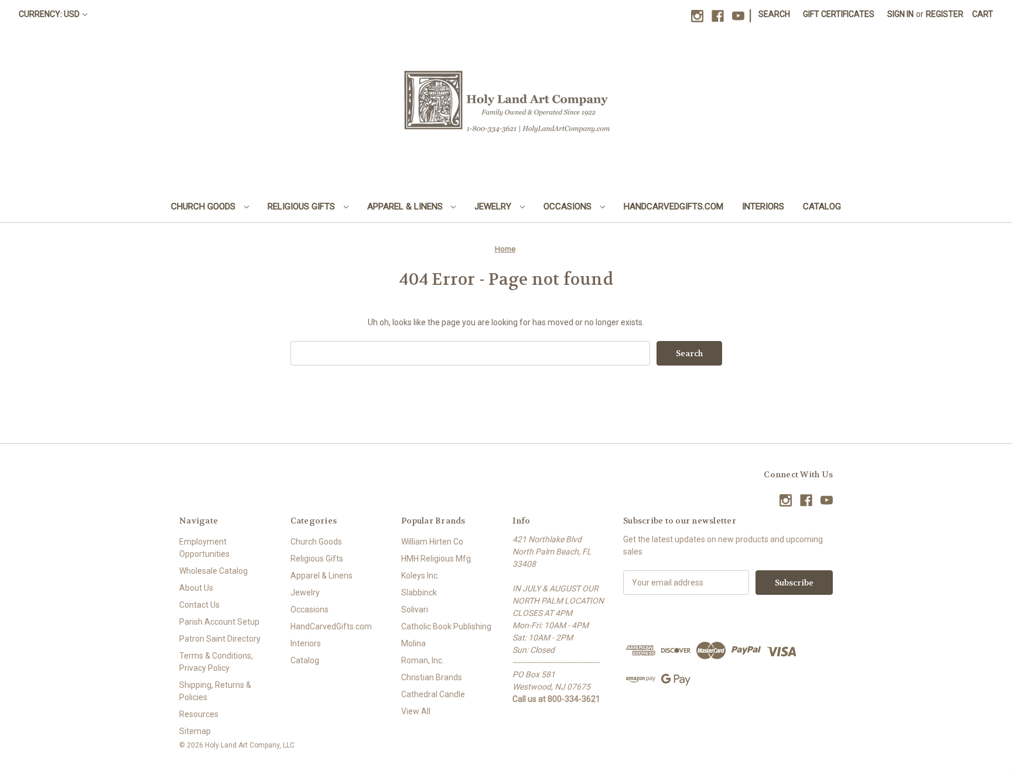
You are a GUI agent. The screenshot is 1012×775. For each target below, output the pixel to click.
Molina (413, 643)
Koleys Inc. (420, 575)
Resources (198, 714)
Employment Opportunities (204, 548)
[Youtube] (738, 16)
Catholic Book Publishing (446, 626)
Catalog (822, 206)
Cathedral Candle (433, 694)
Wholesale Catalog (213, 571)
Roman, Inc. (422, 660)
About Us (196, 588)
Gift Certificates (838, 14)
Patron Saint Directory (220, 638)
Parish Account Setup (219, 621)
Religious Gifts (302, 206)
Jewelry (494, 206)
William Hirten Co (432, 541)
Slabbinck (419, 592)
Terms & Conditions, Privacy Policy (216, 662)
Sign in (900, 14)
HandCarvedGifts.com (673, 206)
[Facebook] (718, 16)
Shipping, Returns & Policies (215, 691)
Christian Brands (431, 677)
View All (415, 711)
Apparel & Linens (406, 206)
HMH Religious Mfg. (437, 558)
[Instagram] (697, 16)
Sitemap (195, 731)
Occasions (568, 206)
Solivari (414, 609)
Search (774, 14)
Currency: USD (49, 14)
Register (944, 14)
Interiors (763, 206)
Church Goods (204, 206)
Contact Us (199, 604)
